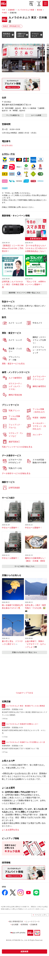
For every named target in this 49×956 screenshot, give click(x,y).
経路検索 (24, 951)
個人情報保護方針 (16, 921)
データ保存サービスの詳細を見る (16, 473)
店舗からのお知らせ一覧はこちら (24, 652)
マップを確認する (13, 115)
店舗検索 (31, 1)
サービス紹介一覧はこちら (24, 566)
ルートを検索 (36, 115)
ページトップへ (41, 915)
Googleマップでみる (24, 693)
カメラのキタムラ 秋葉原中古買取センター (22, 724)
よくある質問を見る (10, 830)
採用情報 (24, 924)
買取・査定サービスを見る (13, 364)
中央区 (4, 13)
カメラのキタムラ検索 (25, 10)
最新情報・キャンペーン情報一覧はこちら (24, 293)
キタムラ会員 (39, 2)
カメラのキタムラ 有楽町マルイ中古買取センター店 (25, 742)
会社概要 (15, 924)
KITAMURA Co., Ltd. (19, 940)
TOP (3, 10)
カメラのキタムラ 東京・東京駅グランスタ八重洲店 (25, 706)
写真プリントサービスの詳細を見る (17, 447)
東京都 (39, 10)
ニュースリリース (33, 921)
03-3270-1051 (7, 145)
